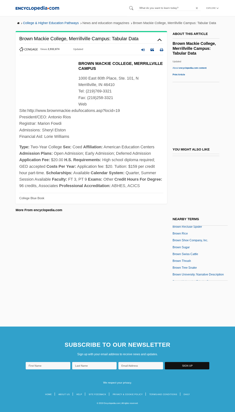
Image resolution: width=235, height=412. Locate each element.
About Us (64, 394)
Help (79, 394)
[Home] (37, 8)
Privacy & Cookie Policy (128, 394)
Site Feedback (97, 394)
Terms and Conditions (163, 394)
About (190, 68)
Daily (187, 394)
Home (48, 394)
